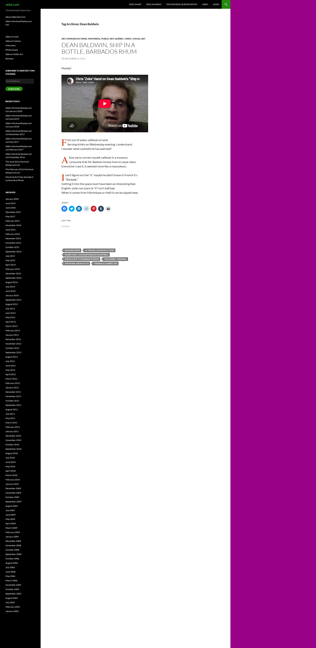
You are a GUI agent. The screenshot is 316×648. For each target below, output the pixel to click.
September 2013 (13, 299)
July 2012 (10, 361)
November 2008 (13, 545)
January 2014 (12, 295)
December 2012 (13, 339)
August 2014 (11, 282)
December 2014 (13, 273)
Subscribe (14, 89)
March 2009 (11, 527)
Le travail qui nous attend (99, 250)
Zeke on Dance (153, 4)
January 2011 (12, 431)
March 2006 (11, 580)
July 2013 (10, 308)
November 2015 (13, 242)
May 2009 (10, 519)
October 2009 (12, 497)
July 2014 (10, 286)
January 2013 (12, 335)
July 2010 (10, 457)
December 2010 (13, 435)
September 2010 (13, 449)
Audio (216, 4)
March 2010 (11, 475)
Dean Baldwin (72, 250)
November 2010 (13, 440)
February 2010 (12, 479)
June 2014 (10, 291)
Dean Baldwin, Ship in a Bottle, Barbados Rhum (99, 48)
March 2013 (11, 326)
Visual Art (139, 38)
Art (63, 38)
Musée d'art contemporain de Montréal (86, 254)
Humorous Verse (77, 38)
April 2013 (10, 321)
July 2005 (10, 602)
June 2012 (10, 365)
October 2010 (12, 444)
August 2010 (11, 453)
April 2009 (10, 523)
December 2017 (13, 212)
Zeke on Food (11, 36)
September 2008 (13, 554)
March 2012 (11, 378)
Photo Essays (11, 49)
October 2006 (12, 558)
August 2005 (11, 598)
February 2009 (12, 532)
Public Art (107, 38)
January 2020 (12, 199)
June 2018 (10, 207)
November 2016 (13, 225)
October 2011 (12, 400)
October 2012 (12, 348)
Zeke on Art (135, 4)
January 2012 (12, 387)
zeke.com (12, 4)
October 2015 (12, 247)
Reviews (9, 58)
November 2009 (13, 492)
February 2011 (12, 427)
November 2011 (13, 396)
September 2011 (13, 405)
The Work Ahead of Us (77, 263)
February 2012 (12, 383)
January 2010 (12, 484)
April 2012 (10, 374)
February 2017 (12, 220)
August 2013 (11, 304)
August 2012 (11, 356)
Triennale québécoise (105, 263)
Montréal (94, 38)
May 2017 (10, 216)
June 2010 (10, 462)
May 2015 (10, 260)
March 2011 (11, 422)
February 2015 (12, 269)
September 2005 (13, 593)
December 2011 (13, 392)
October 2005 (12, 589)
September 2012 (13, 352)
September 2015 (13, 251)
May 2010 (10, 466)
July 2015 (10, 256)
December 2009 (13, 488)
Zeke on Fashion (13, 41)
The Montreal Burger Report (181, 4)
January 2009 (12, 536)
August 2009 (11, 506)
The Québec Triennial (115, 259)
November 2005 (13, 584)
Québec (119, 38)
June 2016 (10, 229)
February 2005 (12, 606)
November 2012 (13, 343)
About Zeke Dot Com (15, 17)
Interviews (10, 45)
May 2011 (10, 418)
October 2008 (12, 549)
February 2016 (12, 234)
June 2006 (10, 571)
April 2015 (10, 264)
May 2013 (10, 317)
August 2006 (11, 563)
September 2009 (13, 501)
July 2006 (10, 567)
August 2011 (11, 409)
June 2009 (10, 514)
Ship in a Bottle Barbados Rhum (82, 259)
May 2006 (10, 576)
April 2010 (10, 470)
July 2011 (10, 413)
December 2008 (13, 541)
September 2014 (13, 277)
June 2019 (10, 203)
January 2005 (12, 611)
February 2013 (12, 330)
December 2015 (13, 238)
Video (205, 4)
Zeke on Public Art (14, 54)
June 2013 (10, 313)
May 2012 (10, 370)
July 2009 (10, 510)
